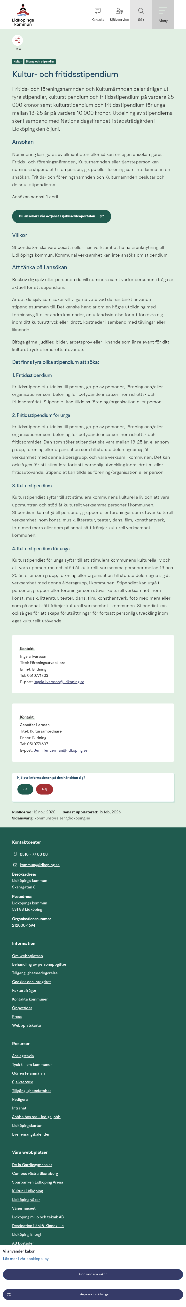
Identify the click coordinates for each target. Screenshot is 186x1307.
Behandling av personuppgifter (39, 964)
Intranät (42, 1108)
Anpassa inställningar (95, 1294)
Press (17, 1016)
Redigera (20, 1099)
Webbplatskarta (26, 1025)
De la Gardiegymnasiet (32, 1165)
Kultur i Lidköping (27, 1191)
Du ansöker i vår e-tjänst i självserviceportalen (57, 217)
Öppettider (22, 1008)
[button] (97, 14)
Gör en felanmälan (28, 1073)
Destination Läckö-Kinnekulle (61, 1226)
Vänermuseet (24, 1208)
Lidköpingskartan (50, 1125)
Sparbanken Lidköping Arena (37, 1182)
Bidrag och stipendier (40, 61)
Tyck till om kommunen (55, 1064)
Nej (44, 789)
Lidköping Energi (49, 1234)
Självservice (45, 1082)
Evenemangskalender (54, 1134)
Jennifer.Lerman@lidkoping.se (60, 751)
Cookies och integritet (31, 982)
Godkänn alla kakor (93, 1274)
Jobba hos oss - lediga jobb (36, 1117)
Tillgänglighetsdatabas (55, 1090)
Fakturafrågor (24, 990)
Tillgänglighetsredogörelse (35, 973)
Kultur (18, 61)
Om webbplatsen (27, 956)
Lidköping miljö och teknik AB (38, 1217)
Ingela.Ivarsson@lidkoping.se (59, 682)
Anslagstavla (23, 1056)
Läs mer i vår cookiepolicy (26, 1259)
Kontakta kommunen (30, 999)
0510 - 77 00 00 (34, 854)
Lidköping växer (26, 1199)
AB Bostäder (46, 1243)
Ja (25, 789)
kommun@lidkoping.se (40, 865)
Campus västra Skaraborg (35, 1173)
